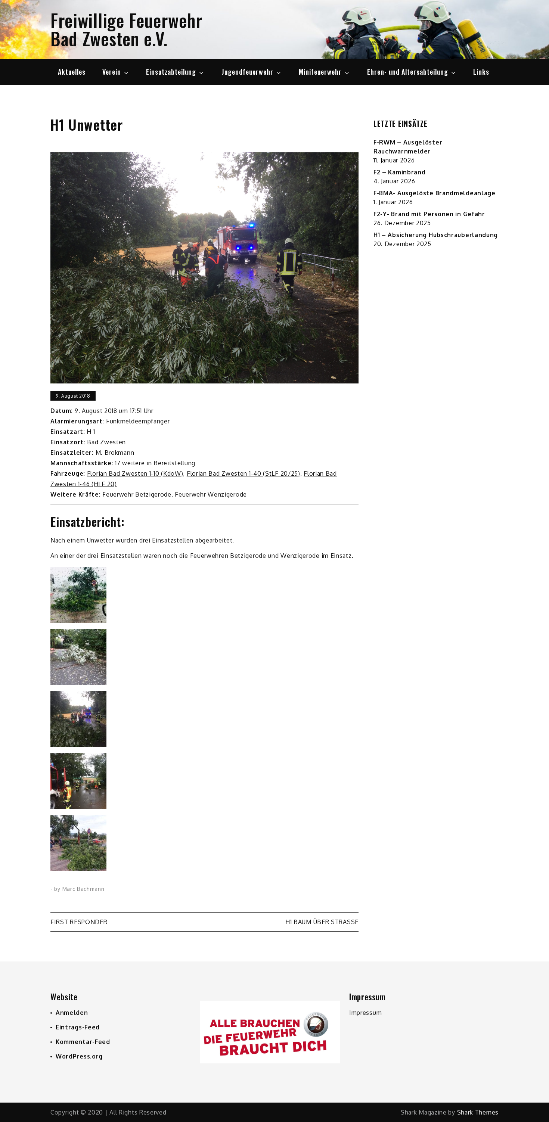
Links (481, 72)
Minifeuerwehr (320, 72)
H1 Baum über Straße (322, 922)
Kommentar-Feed (83, 1041)
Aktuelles (72, 72)
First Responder (79, 922)
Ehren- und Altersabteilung (407, 72)
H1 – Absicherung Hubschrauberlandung (435, 235)
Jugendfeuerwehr (247, 72)
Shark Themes (478, 1112)
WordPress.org (79, 1056)
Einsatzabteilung (171, 72)
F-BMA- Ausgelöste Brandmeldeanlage (434, 193)
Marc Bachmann (83, 889)
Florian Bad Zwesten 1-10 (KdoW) (135, 473)
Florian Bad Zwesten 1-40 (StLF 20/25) (243, 473)
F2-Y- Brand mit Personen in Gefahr (429, 214)
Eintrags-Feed (78, 1027)
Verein (111, 72)
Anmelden (72, 1012)
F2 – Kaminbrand (399, 172)
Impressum (365, 1012)
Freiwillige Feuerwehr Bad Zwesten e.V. (126, 29)
